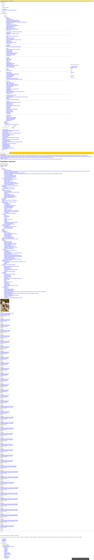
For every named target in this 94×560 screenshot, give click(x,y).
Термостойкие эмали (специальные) (10, 213)
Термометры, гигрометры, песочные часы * (11, 183)
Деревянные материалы (10, 37)
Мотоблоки (9, 137)
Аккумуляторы (4, 148)
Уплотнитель (6, 282)
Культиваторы (4, 137)
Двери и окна (8, 97)
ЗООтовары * (8, 44)
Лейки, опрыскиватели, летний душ (12, 84)
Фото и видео (4, 142)
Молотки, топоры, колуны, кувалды (41, 173)
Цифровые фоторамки (6, 144)
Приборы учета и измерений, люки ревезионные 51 (13, 255)
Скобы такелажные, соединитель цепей (13, 105)
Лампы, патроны (16, 293)
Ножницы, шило (50, 173)
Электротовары (9, 115)
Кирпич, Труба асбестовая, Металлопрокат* (13, 46)
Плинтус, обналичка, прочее (9, 197)
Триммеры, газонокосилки (8, 246)
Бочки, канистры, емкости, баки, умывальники (14, 31)
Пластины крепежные (10, 74)
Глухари (7, 61)
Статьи (5, 555)
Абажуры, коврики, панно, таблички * (12, 25)
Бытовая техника (5, 132)
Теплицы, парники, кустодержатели (10, 245)
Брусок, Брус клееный (10, 38)
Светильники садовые (22, 293)
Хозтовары (8, 108)
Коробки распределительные (35, 291)
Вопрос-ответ (6, 556)
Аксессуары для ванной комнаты (11, 109)
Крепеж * (8, 57)
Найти (13, 127)
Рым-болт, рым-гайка (10, 104)
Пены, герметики (7, 232)
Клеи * (7, 48)
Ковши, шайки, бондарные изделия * (10, 182)
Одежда (7, 69)
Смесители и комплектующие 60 (9, 258)
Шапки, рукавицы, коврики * (9, 184)
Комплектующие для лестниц (11, 42)
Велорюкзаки (4, 146)
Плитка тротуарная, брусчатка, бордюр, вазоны (14, 79)
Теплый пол (6, 296)
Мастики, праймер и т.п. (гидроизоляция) (11, 210)
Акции (3, 3)
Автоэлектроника (5, 129)
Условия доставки (7, 553)
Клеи (3, 141)
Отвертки (54, 173)
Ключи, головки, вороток (30, 173)
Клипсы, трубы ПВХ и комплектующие (23, 291)
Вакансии (13, 124)
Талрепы (5, 270)
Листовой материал (9, 64)
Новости (10, 124)
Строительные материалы (6, 140)
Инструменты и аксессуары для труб (12, 88)
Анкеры (7, 58)
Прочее (89, 156)
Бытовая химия (6, 274)
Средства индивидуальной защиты (10, 176)
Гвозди (7, 60)
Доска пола (8, 40)
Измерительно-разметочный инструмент (13, 21)
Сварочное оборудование (8, 174)
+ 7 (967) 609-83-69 (74, 66)
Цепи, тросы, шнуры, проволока (9, 271)
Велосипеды (9, 146)
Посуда (5, 280)
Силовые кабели (43, 291)
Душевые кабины (8, 139)
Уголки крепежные (9, 76)
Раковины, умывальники (15, 139)
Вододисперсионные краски (11, 53)
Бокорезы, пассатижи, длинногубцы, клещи (18, 173)
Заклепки (5, 220)
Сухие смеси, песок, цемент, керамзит (12, 99)
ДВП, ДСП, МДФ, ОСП (8, 227)
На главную (4, 538)
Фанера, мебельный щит (10, 66)
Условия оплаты (7, 552)
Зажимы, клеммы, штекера (10, 118)
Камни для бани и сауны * (10, 28)
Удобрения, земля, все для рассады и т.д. (11, 247)
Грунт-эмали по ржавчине (10, 54)
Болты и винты (6, 215)
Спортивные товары (5, 145)
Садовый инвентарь (9, 86)
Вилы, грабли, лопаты (10, 82)
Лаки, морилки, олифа (8, 209)
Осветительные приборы (8, 293)
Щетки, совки (6, 286)
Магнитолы (17, 130)
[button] (80, 559)
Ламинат (3, 134)
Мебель (7, 98)
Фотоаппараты (13, 143)
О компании (4, 9)
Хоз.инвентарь (6, 283)
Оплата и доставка (5, 7)
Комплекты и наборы (14, 137)
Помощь (3, 541)
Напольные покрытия (6, 133)
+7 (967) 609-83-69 (3, 13)
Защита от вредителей (10, 83)
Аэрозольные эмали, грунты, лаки (12, 52)
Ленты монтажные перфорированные (10, 233)
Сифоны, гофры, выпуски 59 (9, 257)
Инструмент (8, 18)
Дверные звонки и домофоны (9, 289)
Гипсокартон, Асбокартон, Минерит (12, 65)
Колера (5, 208)
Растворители (6, 212)
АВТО (7, 17)
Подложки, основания (6, 135)
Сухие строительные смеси (18, 141)
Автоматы (8, 116)
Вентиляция (8, 32)
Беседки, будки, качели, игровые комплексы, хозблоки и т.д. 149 (17, 96)
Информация (4, 540)
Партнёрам (6, 557)
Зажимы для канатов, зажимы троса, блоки (13, 102)
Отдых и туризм (9, 70)
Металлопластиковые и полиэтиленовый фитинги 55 (15, 91)
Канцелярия (8, 112)
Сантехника (4, 138)
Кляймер (5, 221)
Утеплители (8, 107)
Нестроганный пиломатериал (9, 195)
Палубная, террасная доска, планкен (10, 196)
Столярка (6, 121)
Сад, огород (8, 81)
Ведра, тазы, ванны (9, 110)
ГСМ (62, 155)
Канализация (8, 89)
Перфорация (8, 72)
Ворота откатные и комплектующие (12, 36)
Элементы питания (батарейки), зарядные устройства (13, 297)
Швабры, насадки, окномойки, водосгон (11, 285)
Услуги (3, 5)
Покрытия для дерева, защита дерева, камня (11, 211)
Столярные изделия (20, 157)
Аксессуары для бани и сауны (11, 24)
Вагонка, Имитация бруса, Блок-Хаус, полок (13, 39)
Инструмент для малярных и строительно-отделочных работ (14, 172)
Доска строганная (9, 41)
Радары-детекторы (9, 131)
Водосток (8, 34)
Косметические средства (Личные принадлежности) (13, 278)
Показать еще (8, 23)
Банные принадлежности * (10, 26)
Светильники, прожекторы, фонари (32, 293)
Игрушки (8, 45)
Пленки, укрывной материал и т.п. (12, 85)
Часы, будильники (7, 284)
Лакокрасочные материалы (8, 141)
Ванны (3, 139)
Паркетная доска (8, 134)
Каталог (5, 16)
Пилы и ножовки (59, 173)
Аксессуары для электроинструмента (12, 20)
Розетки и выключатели (8, 294)
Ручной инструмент (9, 22)
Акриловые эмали (7, 203)
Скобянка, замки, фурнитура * (12, 157)
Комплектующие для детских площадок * (13, 49)
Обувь (7, 68)
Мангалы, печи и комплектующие (12, 78)
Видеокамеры (4, 143)
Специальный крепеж (10, 75)
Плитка (12, 134)
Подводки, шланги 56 (10, 92)
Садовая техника (5, 136)
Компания (4, 539)
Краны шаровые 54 (9, 90)
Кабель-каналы (14, 291)
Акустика (4, 131)
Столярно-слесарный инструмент (10, 177)
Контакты (4, 11)
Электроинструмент (9, 19)
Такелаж (7, 101)
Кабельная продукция (10, 119)
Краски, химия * (9, 50)
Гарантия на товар (7, 554)
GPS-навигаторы (5, 130)
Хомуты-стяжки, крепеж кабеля (9, 223)
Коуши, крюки (8, 103)
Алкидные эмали (7, 204)
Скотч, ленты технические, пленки (10, 175)
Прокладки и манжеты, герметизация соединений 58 (13, 256)
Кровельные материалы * (10, 63)
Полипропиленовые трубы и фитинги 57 (11, 254)
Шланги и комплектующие (8, 248)
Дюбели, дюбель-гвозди (8, 219)
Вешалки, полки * (9, 27)
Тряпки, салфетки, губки (8, 281)
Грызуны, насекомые (9, 111)
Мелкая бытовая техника (8, 292)
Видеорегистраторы (11, 130)
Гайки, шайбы (8, 59)
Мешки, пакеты (7, 279)
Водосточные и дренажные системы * (12, 33)
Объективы (9, 143)
